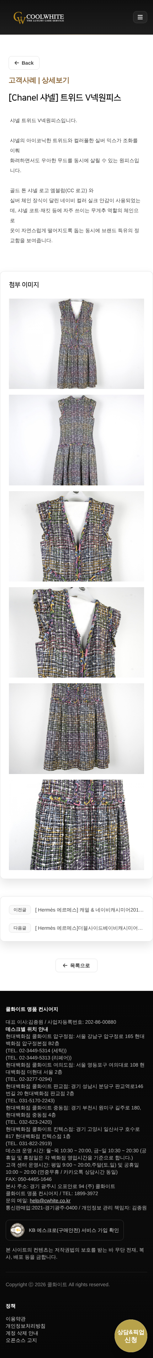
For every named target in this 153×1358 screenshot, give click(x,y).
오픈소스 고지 (21, 1340)
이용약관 (16, 1319)
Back (27, 63)
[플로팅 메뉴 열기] (131, 1335)
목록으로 (80, 965)
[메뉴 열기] (140, 17)
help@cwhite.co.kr (50, 1200)
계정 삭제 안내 (22, 1333)
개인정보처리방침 (26, 1326)
